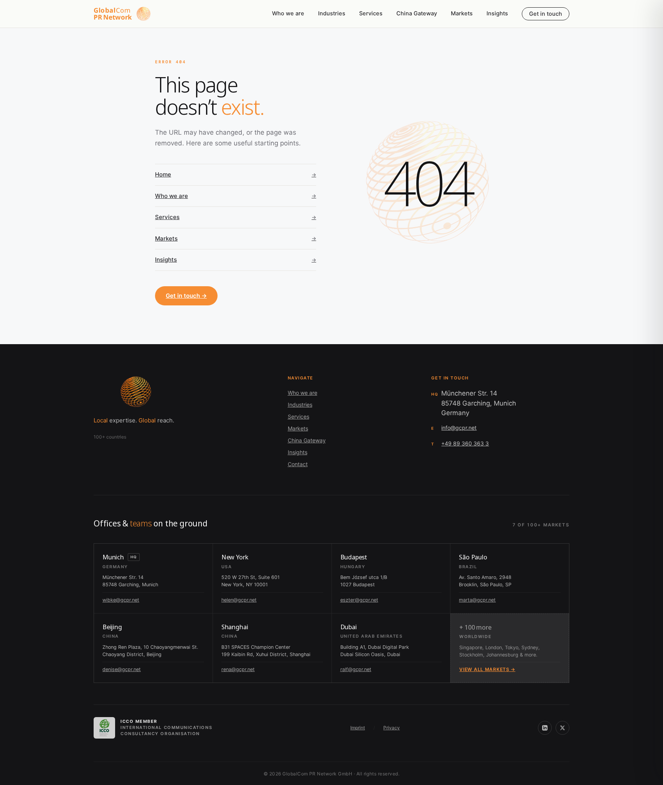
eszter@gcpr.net (359, 600)
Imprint (357, 728)
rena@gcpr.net (238, 669)
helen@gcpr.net (239, 600)
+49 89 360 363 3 (465, 443)
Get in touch (545, 13)
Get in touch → (186, 295)
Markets (462, 13)
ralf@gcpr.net (355, 669)
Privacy (391, 728)
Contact (298, 464)
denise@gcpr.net (121, 669)
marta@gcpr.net (477, 600)
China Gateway (416, 13)
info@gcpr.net (459, 427)
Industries (331, 13)
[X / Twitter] (562, 728)
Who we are (288, 13)
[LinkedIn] (545, 728)
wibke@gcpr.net (120, 600)
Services (371, 13)
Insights (497, 13)
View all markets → (487, 669)
